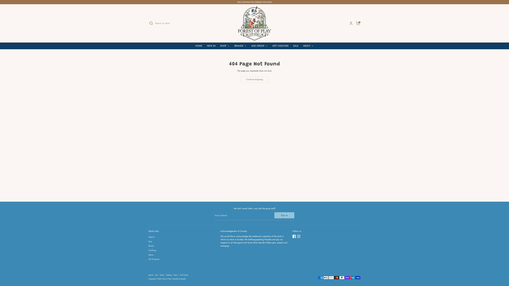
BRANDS (239, 46)
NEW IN (211, 46)
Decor (151, 254)
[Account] (351, 23)
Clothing (152, 250)
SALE (295, 46)
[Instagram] (298, 236)
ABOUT (307, 46)
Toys (150, 241)
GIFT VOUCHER (280, 46)
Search (151, 236)
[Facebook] (294, 236)
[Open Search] (151, 23)
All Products (153, 259)
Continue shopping (254, 79)
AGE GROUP (258, 46)
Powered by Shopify (179, 279)
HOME (198, 46)
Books (151, 245)
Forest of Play (166, 279)
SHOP (223, 46)
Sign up (284, 215)
